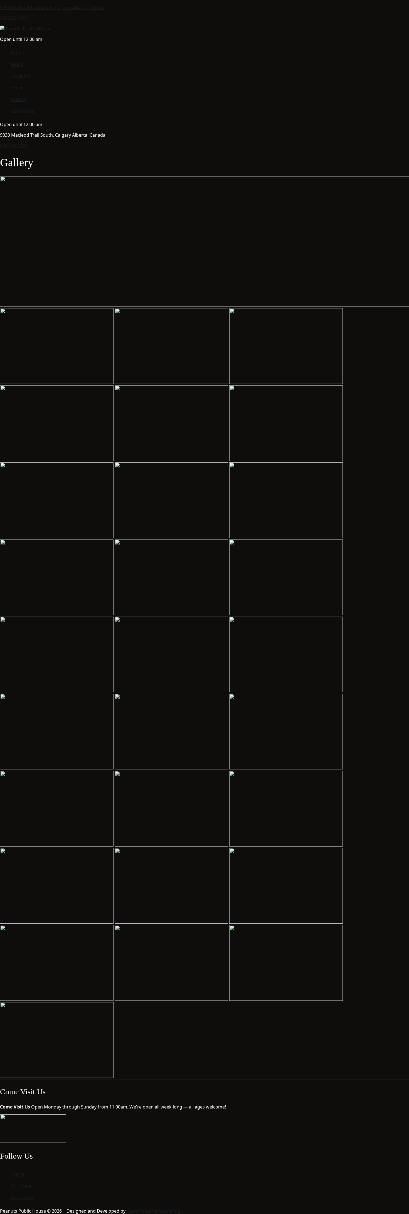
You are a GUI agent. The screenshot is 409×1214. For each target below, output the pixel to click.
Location (20, 76)
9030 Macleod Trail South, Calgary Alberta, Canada (52, 7)
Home (17, 53)
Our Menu (22, 1186)
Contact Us (22, 111)
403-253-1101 (14, 18)
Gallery (18, 99)
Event (17, 88)
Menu (17, 64)
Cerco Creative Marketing (153, 1211)
